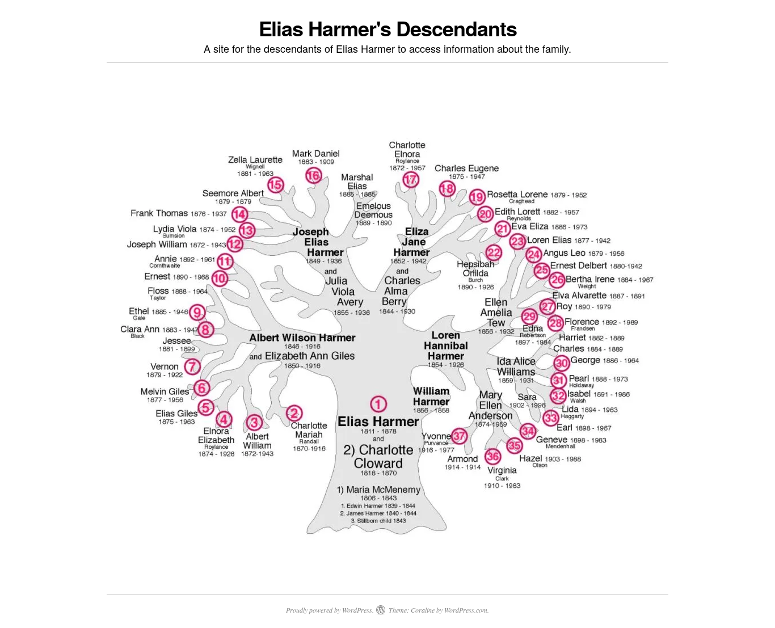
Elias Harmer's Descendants (388, 28)
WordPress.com (465, 609)
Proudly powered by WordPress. (330, 609)
